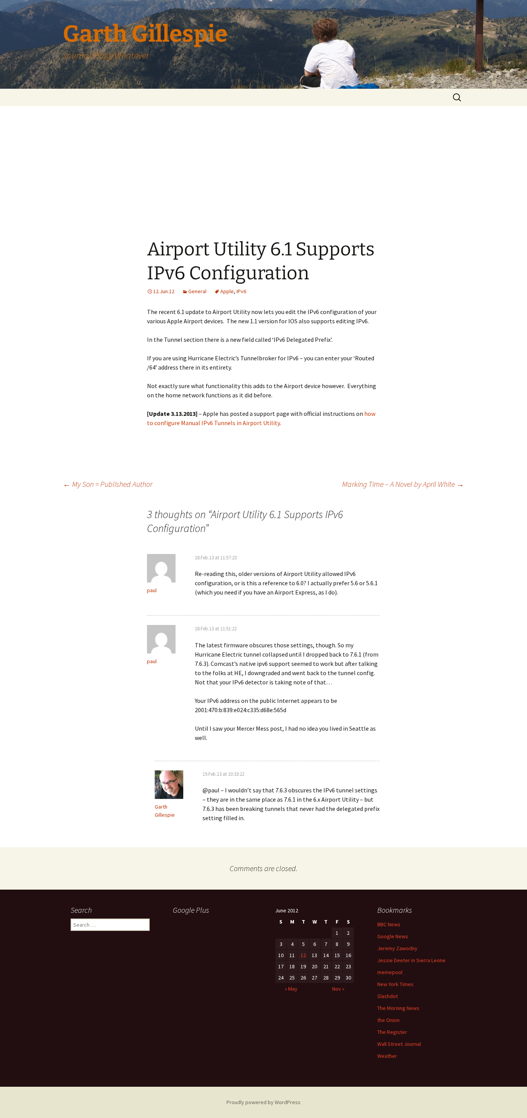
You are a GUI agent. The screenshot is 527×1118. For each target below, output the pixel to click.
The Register (392, 1031)
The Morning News (398, 1008)
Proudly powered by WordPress (263, 1102)
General (197, 291)
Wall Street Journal (399, 1043)
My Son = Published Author (107, 484)
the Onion (388, 1020)
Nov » (338, 988)
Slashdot (387, 996)
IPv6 (241, 291)
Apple (227, 291)
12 (303, 955)
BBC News (388, 924)
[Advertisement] (263, 164)
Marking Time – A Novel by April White (403, 484)
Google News (392, 936)
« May (291, 988)
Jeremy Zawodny (397, 948)
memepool (389, 972)
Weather (387, 1055)
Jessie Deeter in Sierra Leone (411, 960)
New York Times (395, 984)
